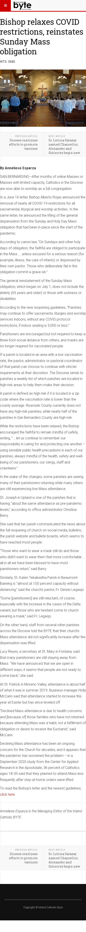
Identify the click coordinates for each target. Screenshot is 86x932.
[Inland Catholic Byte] (22, 5)
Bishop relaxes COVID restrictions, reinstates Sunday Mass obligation (41, 36)
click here (7, 794)
